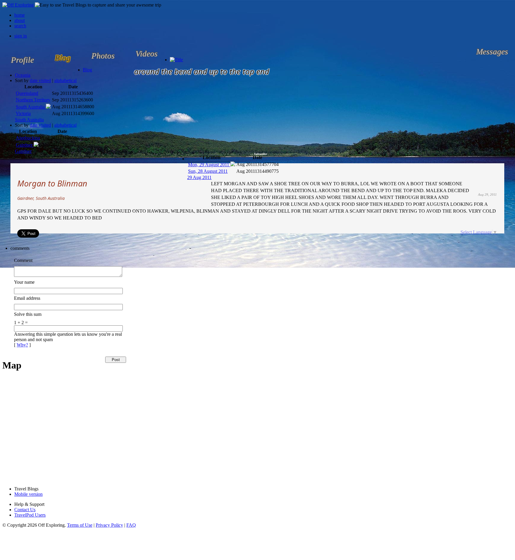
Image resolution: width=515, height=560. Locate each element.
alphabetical (65, 80)
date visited (40, 80)
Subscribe (260, 154)
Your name (24, 282)
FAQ (131, 525)
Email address (27, 298)
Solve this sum (27, 314)
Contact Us (24, 509)
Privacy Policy (109, 525)
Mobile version (28, 494)
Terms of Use (79, 525)
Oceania (22, 75)
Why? (22, 344)
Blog (87, 69)
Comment (23, 260)
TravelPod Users (30, 514)
